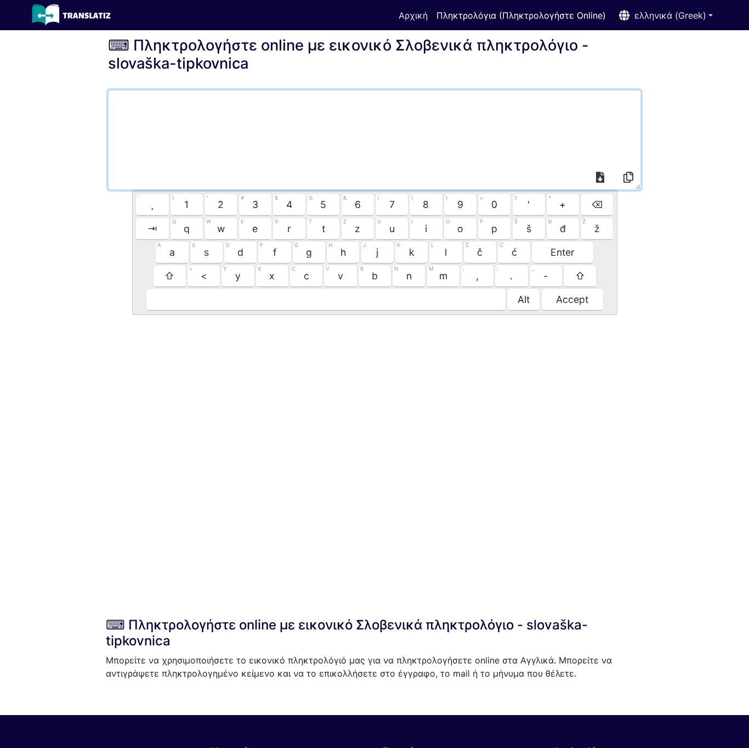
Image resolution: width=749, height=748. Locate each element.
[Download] (600, 179)
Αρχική (413, 15)
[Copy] (628, 179)
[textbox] (374, 140)
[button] (663, 15)
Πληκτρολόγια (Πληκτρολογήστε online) (521, 15)
